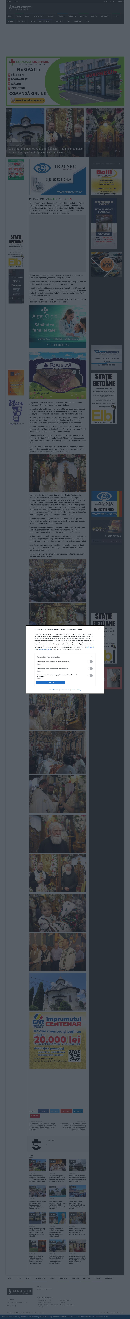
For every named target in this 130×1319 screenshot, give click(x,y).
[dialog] (65, 660)
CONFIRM (50, 682)
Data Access (65, 690)
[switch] (90, 661)
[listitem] (65, 657)
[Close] (100, 629)
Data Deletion (53, 690)
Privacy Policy (76, 690)
